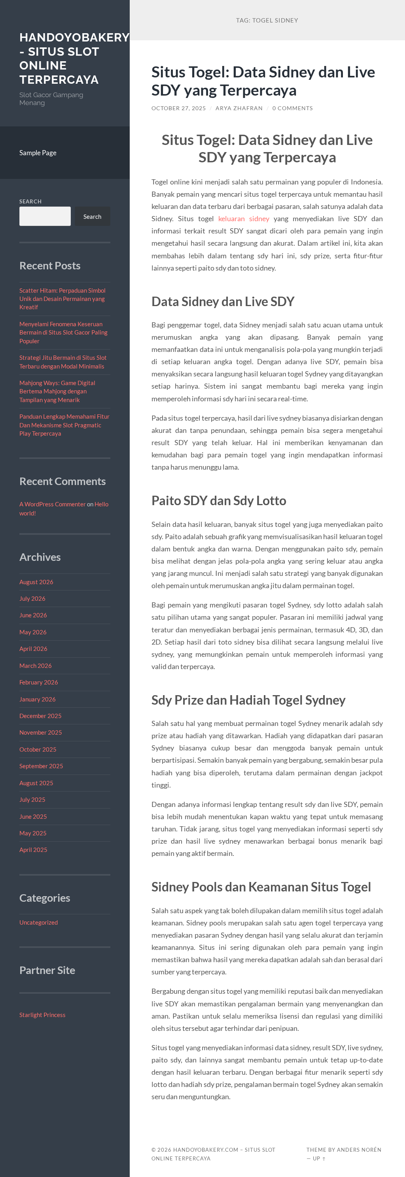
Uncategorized (38, 922)
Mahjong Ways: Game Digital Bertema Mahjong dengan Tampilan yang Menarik (57, 391)
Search (30, 201)
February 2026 (38, 682)
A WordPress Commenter (52, 504)
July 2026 (32, 598)
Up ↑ (319, 1158)
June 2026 (33, 615)
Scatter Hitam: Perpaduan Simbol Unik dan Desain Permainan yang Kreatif (62, 299)
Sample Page (38, 153)
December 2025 (40, 715)
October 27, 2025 (178, 108)
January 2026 (37, 699)
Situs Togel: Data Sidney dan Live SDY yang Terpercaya (263, 80)
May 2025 (33, 833)
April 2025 (33, 849)
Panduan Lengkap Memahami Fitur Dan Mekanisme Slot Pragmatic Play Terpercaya (64, 425)
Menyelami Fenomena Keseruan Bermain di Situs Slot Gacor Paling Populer (63, 332)
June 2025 (33, 816)
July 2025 (32, 799)
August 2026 (36, 581)
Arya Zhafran (239, 108)
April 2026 (33, 648)
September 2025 (41, 765)
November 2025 (40, 732)
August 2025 (36, 782)
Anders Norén (359, 1150)
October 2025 (38, 749)
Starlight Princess (42, 1014)
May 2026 (33, 632)
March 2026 (35, 665)
